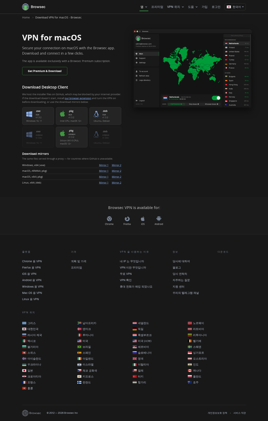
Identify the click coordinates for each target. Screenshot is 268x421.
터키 (140, 376)
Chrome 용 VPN (32, 261)
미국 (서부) (144, 340)
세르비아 (143, 346)
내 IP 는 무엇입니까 (132, 261)
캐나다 (197, 370)
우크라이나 (34, 364)
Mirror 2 (116, 165)
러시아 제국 (34, 335)
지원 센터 (178, 286)
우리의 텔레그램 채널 (186, 292)
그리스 (31, 323)
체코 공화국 (90, 370)
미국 (85, 340)
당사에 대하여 (181, 261)
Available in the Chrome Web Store (232, 264)
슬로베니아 (145, 352)
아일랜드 (88, 358)
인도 (196, 364)
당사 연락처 (180, 273)
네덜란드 (143, 323)
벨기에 (197, 340)
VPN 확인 (126, 280)
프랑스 (31, 382)
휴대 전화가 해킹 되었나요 (136, 286)
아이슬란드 (34, 358)
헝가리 (142, 382)
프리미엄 (157, 6)
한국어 (237, 6)
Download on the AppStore (232, 286)
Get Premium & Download (45, 71)
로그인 (216, 6)
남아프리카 (89, 323)
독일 (140, 329)
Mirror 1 (103, 165)
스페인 (87, 352)
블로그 (177, 267)
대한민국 (32, 329)
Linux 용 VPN (30, 299)
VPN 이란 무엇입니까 (133, 267)
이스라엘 (88, 364)
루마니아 (88, 335)
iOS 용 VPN (29, 273)
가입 (205, 6)
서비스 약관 (239, 413)
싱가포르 (198, 352)
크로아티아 (34, 376)
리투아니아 (200, 335)
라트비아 (198, 329)
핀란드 (87, 382)
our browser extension (78, 98)
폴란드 (197, 376)
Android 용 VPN (31, 280)
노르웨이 (198, 323)
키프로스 (88, 376)
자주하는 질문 (181, 280)
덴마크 (87, 329)
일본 (30, 370)
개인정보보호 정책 (217, 413)
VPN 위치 (173, 6)
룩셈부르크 (145, 335)
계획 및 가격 (78, 261)
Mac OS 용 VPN (32, 292)
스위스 (31, 352)
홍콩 (30, 388)
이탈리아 (143, 364)
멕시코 (31, 340)
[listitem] (38, 116)
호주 (196, 382)
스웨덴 (197, 346)
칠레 (140, 370)
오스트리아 (200, 358)
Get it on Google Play (232, 275)
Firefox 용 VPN (31, 267)
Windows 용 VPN (32, 286)
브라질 (87, 346)
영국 (140, 358)
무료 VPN (126, 273)
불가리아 (32, 346)
